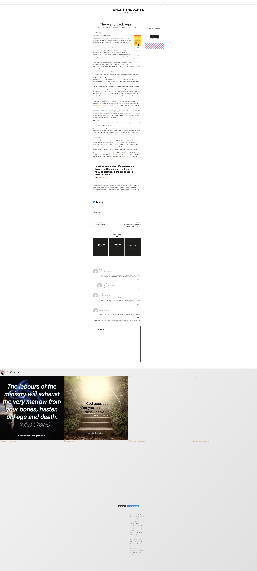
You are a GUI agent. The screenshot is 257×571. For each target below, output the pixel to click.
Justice (140, 527)
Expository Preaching (135, 523)
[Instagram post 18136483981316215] (96, 472)
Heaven (101, 208)
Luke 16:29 (114, 154)
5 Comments (123, 27)
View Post (133, 248)
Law (132, 530)
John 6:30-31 (134, 113)
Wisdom (139, 552)
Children (138, 514)
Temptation (139, 548)
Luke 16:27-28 (114, 152)
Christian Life (134, 516)
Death (141, 518)
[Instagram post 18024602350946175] (161, 408)
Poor (132, 534)
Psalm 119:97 (96, 105)
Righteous (133, 543)
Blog (99, 27)
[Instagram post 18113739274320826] (161, 472)
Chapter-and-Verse (105, 224)
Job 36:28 (108, 91)
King (132, 528)
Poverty (137, 534)
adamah (101, 309)
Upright (142, 550)
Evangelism (133, 521)
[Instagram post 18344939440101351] (32, 472)
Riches (139, 541)
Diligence (140, 519)
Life (137, 530)
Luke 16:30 (125, 156)
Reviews (133, 541)
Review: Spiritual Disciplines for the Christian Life (129, 224)
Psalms (132, 539)
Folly (132, 525)
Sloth (142, 545)
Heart (142, 525)
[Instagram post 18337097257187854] (96, 408)
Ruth (139, 543)
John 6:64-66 (120, 117)
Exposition (141, 521)
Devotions (133, 519)
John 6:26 (108, 115)
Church (141, 516)
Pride (139, 536)
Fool (137, 525)
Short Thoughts (106, 27)
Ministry (132, 532)
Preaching (133, 536)
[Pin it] (99, 214)
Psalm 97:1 (132, 245)
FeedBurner (157, 38)
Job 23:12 (132, 189)
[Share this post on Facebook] (94, 214)
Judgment (133, 527)
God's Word (96, 208)
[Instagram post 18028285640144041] (32, 408)
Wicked (132, 552)
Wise (132, 554)
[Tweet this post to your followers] (97, 214)
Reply (138, 279)
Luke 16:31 (137, 61)
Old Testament (141, 532)
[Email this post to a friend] (102, 214)
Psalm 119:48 (103, 105)
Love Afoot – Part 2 (117, 245)
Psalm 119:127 (109, 105)
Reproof (138, 539)
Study (132, 548)
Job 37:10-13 (114, 91)
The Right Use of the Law (100, 245)
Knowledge (138, 528)
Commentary (134, 518)
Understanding (134, 550)
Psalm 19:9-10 (116, 105)
